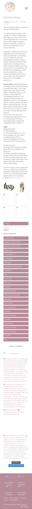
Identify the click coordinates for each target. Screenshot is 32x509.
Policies (22, 498)
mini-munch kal (10, 307)
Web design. (24, 506)
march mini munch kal (12, 295)
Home (5, 498)
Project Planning (10, 315)
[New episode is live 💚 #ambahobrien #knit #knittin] (15, 421)
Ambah (6, 24)
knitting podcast (10, 291)
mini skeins (8, 299)
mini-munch (9, 303)
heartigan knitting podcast (14, 266)
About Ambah (14, 498)
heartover (8, 270)
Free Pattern (9, 254)
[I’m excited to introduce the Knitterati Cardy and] (15, 396)
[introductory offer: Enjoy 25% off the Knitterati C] (15, 370)
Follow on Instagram (9, 493)
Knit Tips (7, 283)
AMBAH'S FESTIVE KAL (12, 246)
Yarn (6, 340)
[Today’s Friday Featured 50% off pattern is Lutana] (15, 447)
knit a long (8, 279)
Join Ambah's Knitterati (21, 493)
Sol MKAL (8, 319)
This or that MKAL (11, 331)
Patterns (7, 311)
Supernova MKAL (10, 327)
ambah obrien (9, 238)
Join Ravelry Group (9, 483)
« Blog (7, 223)
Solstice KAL (9, 323)
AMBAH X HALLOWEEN (13, 242)
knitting (7, 287)
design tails (8, 250)
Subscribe (13, 500)
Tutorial (7, 335)
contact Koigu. (16, 178)
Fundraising (9, 258)
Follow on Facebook (21, 483)
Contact (6, 500)
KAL (6, 274)
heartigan (8, 262)
